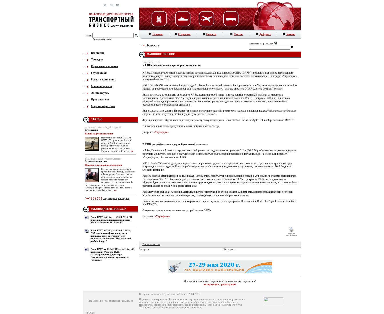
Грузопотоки (99, 72)
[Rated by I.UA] (273, 303)
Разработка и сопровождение (103, 300)
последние (123, 198)
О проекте (184, 34)
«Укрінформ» (161, 132)
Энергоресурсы (100, 92)
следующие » (110, 198)
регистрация (228, 284)
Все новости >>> (151, 244)
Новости (211, 34)
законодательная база (108, 208)
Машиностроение (101, 86)
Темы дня (97, 59)
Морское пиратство (103, 106)
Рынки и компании (102, 79)
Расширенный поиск (101, 39)
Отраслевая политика (104, 66)
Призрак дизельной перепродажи (103, 165)
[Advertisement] (212, 231)
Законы (290, 34)
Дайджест (265, 34)
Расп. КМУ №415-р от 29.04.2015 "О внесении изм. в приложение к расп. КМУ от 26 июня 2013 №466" (111, 220)
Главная (157, 34)
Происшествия (100, 99)
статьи (96, 119)
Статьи (238, 34)
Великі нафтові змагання (99, 133)
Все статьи (97, 52)
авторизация (211, 284)
